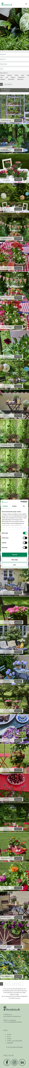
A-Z (27, 89)
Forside (9, 1034)
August (13, 77)
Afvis (14, 565)
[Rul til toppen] (25, 1064)
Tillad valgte (14, 559)
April (22, 75)
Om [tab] (24, 506)
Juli (7, 77)
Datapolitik (10, 1043)
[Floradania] (7, 4)
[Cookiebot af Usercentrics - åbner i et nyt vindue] (20, 502)
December (20, 79)
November (11, 79)
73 (18, 984)
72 (14, 984)
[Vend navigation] (26, 4)
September (21, 77)
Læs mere (18, 120)
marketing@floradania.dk (15, 1022)
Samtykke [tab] (5, 506)
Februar (9, 75)
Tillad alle (14, 554)
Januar (2, 75)
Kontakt (9, 1038)
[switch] (25, 538)
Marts (16, 75)
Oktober (2, 79)
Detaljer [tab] (14, 506)
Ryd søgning (8, 84)
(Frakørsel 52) (17, 1016)
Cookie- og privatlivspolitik (14, 1041)
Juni (1, 77)
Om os (9, 1036)
